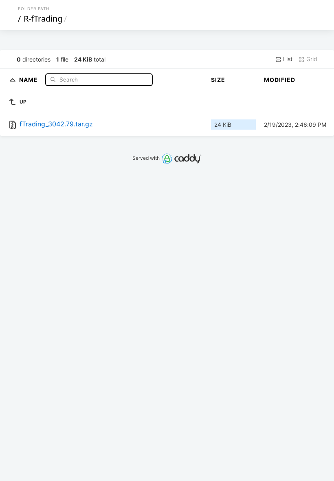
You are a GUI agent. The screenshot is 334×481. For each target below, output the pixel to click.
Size (218, 79)
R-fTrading (43, 18)
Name (29, 79)
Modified (279, 79)
